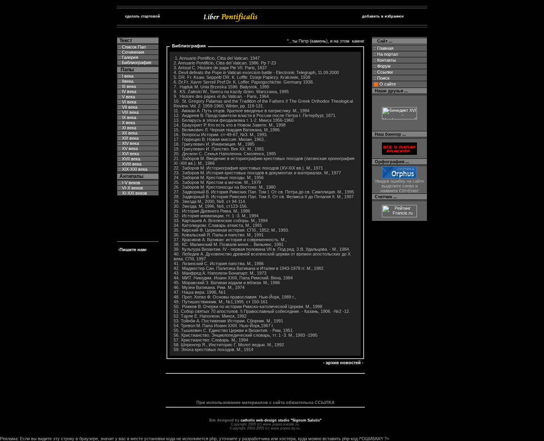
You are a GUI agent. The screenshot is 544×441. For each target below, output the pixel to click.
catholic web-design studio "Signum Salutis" (281, 420)
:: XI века (126, 127)
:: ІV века (126, 91)
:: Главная (382, 48)
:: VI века (126, 102)
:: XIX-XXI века (132, 169)
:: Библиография (134, 62)
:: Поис (380, 78)
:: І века (125, 76)
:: (385, 54)
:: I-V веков (128, 182)
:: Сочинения (130, 52)
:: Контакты (384, 60)
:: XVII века (128, 158)
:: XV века (127, 148)
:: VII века (127, 107)
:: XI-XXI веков (132, 193)
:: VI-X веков (130, 187)
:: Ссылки (382, 72)
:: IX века (126, 117)
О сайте (388, 84)
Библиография (188, 45)
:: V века (126, 96)
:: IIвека (125, 81)
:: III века (126, 86)
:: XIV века (128, 143)
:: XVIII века (129, 164)
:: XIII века (128, 138)
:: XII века (127, 133)
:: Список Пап (131, 47)
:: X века (126, 122)
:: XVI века (128, 153)
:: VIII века (128, 112)
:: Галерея (127, 57)
